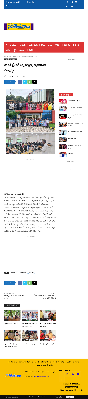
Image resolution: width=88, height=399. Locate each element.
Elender (11, 76)
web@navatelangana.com (40, 376)
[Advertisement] (60, 26)
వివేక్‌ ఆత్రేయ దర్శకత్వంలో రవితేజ (75, 131)
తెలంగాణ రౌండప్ (13, 59)
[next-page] (9, 352)
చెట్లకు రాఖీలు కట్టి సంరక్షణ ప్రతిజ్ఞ (11, 323)
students (31, 272)
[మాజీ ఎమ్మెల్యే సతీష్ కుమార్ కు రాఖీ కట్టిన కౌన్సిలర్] (48, 315)
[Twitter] (76, 2)
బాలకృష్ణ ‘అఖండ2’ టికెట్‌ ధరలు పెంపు (15, 297)
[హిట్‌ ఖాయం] (63, 154)
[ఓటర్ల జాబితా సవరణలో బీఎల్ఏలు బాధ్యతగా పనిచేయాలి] (30, 315)
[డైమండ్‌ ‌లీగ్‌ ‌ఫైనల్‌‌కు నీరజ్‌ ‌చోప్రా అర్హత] (63, 116)
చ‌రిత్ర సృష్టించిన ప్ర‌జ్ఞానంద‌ (74, 100)
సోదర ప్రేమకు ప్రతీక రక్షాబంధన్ (47, 344)
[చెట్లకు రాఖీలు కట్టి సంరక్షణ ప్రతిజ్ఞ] (12, 315)
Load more (70, 161)
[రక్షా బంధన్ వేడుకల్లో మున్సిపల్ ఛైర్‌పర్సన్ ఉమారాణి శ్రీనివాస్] (12, 335)
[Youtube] (67, 7)
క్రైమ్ (24, 340)
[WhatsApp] (29, 82)
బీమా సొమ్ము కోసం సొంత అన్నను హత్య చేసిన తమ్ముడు (45, 297)
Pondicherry (23, 272)
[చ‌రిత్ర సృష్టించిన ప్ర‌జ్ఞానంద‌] (63, 101)
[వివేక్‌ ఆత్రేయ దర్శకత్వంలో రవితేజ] (63, 132)
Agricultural (14, 272)
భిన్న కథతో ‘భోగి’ (72, 138)
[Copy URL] (34, 82)
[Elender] (5, 76)
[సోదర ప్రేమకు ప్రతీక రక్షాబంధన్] (48, 335)
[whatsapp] (72, 7)
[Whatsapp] (62, 379)
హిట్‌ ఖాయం (71, 153)
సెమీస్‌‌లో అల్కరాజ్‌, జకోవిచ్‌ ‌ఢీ (75, 107)
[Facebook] (67, 2)
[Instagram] (72, 2)
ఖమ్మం (11, 56)
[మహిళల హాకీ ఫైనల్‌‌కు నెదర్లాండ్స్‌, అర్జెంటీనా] (63, 124)
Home (6, 56)
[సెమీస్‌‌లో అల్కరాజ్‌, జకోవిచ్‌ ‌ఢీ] (63, 108)
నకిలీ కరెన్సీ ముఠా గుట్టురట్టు (28, 344)
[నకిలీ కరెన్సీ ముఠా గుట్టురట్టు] (30, 335)
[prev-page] (5, 352)
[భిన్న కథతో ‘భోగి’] (63, 139)
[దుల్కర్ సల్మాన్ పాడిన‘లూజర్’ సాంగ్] (63, 146)
